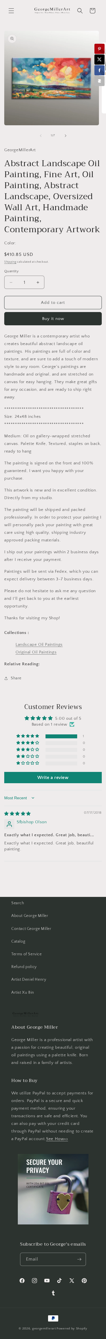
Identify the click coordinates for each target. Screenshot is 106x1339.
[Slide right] (65, 135)
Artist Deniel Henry (28, 979)
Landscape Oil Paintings (39, 644)
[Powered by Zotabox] (99, 81)
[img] (17, 813)
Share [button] (16, 678)
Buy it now (53, 318)
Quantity (11, 271)
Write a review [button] (52, 777)
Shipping (10, 262)
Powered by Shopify (72, 1328)
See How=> (57, 1138)
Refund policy (24, 967)
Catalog (18, 941)
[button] (11, 11)
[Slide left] (40, 135)
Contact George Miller (31, 929)
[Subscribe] (79, 1259)
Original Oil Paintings (36, 652)
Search (17, 903)
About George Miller (29, 916)
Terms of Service (26, 954)
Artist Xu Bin (22, 992)
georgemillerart (44, 1328)
